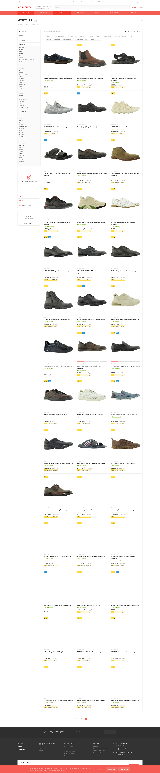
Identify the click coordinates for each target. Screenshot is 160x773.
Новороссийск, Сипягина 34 (83, 1)
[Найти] (128, 7)
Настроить (100, 769)
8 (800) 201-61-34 (23, 2)
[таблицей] (140, 31)
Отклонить (111, 769)
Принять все (124, 769)
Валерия (28, 216)
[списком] (137, 31)
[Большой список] (128, 31)
